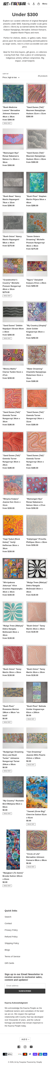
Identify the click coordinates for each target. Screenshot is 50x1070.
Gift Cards (9, 963)
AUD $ (24, 1039)
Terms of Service (12, 956)
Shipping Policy (12, 943)
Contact (8, 923)
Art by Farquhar (20, 1062)
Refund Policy (11, 937)
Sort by (6, 74)
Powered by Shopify (34, 1062)
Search (8, 917)
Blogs (7, 950)
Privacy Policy (11, 930)
